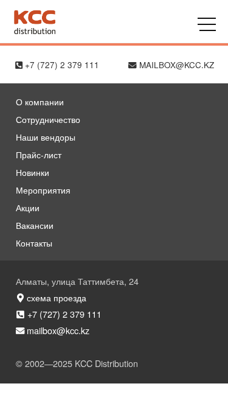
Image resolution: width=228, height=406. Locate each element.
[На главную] (34, 31)
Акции (28, 207)
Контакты (34, 242)
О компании (40, 101)
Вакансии (35, 225)
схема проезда (55, 297)
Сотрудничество (48, 119)
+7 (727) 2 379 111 (60, 65)
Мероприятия (43, 189)
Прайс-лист (38, 154)
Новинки (32, 172)
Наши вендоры (45, 136)
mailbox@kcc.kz (175, 65)
